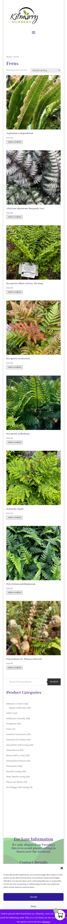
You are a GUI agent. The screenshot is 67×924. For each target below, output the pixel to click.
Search (54, 681)
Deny (33, 906)
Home (9, 57)
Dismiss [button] (46, 921)
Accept (33, 897)
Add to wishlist (14, 142)
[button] (62, 868)
